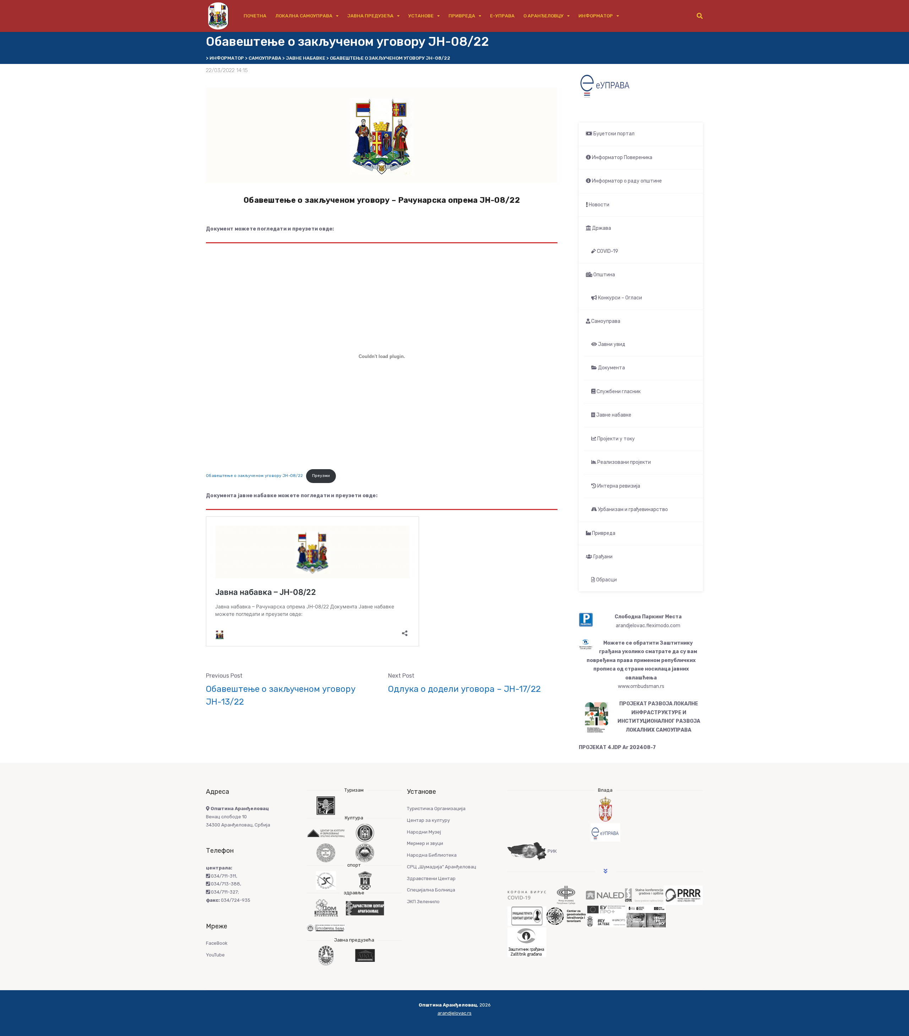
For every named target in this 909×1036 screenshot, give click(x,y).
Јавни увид (611, 344)
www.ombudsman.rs (641, 686)
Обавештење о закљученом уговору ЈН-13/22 (280, 695)
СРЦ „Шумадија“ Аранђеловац (441, 866)
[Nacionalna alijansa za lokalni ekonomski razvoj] (605, 894)
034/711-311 (223, 876)
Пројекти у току (615, 439)
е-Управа (502, 15)
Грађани (602, 557)
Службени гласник (618, 392)
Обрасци (606, 580)
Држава (601, 228)
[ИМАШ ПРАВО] (646, 915)
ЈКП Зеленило (423, 901)
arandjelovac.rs (454, 1013)
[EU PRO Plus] (606, 915)
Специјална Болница (431, 890)
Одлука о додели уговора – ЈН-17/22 (464, 689)
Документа (611, 368)
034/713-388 (225, 883)
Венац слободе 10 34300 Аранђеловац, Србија (238, 817)
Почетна (255, 15)
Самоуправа (605, 321)
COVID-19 (607, 251)
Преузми (321, 475)
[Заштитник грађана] (526, 942)
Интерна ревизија (618, 486)
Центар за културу (428, 820)
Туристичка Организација (436, 808)
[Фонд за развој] (566, 894)
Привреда (461, 15)
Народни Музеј (424, 832)
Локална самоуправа (303, 15)
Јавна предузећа (370, 15)
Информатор (595, 15)
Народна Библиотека (432, 855)
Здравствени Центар (431, 878)
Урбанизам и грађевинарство (632, 509)
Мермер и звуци (425, 843)
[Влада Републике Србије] (605, 809)
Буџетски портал (613, 134)
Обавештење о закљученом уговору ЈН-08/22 (254, 475)
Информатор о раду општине (626, 181)
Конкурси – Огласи (619, 298)
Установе (421, 15)
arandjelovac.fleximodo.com (648, 626)
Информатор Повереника (621, 157)
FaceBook (217, 943)
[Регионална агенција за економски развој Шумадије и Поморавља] (683, 894)
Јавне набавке (613, 415)
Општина (603, 275)
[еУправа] (605, 832)
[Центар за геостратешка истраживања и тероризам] (566, 915)
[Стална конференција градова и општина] (644, 894)
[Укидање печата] (526, 915)
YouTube (215, 955)
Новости (598, 205)
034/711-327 (224, 892)
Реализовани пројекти (623, 462)
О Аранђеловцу (543, 15)
